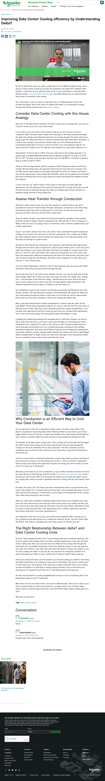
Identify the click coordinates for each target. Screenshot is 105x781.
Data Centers (7, 10)
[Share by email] (14, 36)
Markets (45, 6)
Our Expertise (33, 6)
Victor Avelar (17, 31)
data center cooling (51, 107)
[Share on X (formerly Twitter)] (10, 36)
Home (1, 10)
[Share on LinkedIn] (6, 36)
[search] (102, 2)
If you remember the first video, (41, 94)
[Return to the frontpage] (12, 4)
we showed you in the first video (69, 474)
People (53, 6)
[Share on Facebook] (2, 36)
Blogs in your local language (72, 6)
